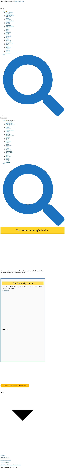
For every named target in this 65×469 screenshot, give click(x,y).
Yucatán (7, 51)
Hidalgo (7, 29)
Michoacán (8, 32)
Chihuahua (8, 19)
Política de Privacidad (6, 460)
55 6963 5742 (5, 291)
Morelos (8, 33)
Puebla (7, 39)
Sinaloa (7, 44)
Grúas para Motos (5, 462)
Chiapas (7, 18)
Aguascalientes (9, 12)
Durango (8, 23)
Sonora (7, 46)
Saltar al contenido (19, 1)
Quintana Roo (9, 41)
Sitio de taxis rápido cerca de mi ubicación (11, 465)
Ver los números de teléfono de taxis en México (15, 385)
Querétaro (8, 40)
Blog (4, 54)
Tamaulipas (8, 47)
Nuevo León (8, 36)
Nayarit (7, 34)
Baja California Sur (10, 15)
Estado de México (10, 26)
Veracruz (8, 50)
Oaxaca (7, 37)
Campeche (8, 16)
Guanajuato (8, 25)
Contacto (3, 455)
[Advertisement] (23, 242)
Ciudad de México (10, 21)
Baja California (9, 14)
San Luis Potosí (9, 43)
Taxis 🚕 (5, 11)
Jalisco (7, 30)
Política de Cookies (5, 457)
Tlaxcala (7, 48)
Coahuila (8, 22)
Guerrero (8, 28)
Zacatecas (8, 53)
